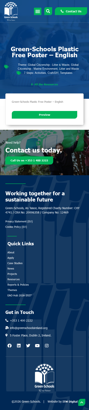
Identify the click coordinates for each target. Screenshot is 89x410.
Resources (13, 279)
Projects (12, 273)
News (10, 268)
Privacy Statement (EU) (19, 221)
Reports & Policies (18, 284)
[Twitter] (28, 346)
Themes (12, 290)
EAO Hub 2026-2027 (19, 295)
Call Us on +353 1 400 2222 (29, 160)
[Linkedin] (19, 346)
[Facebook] (9, 346)
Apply (10, 257)
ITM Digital (70, 401)
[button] (37, 11)
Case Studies (15, 263)
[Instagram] (47, 346)
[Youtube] (37, 346)
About (10, 252)
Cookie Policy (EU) (16, 226)
